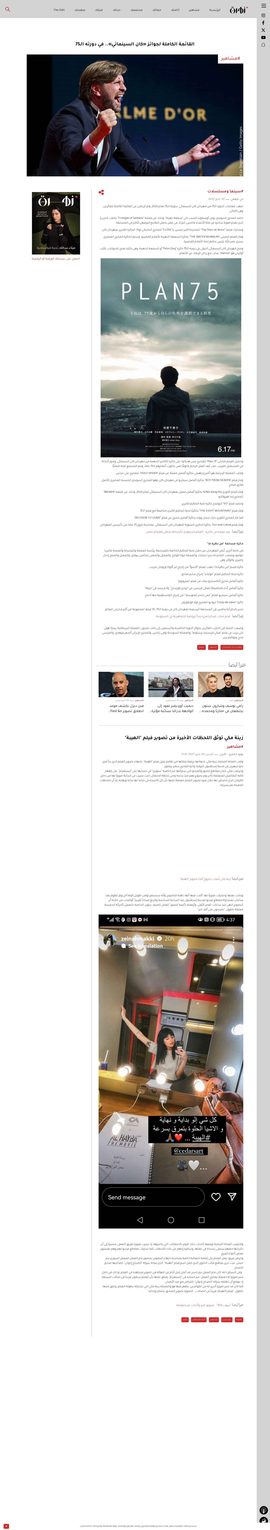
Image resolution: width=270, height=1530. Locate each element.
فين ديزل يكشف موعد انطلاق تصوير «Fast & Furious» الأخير (126, 709)
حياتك (116, 10)
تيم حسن (227, 1320)
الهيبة (239, 1320)
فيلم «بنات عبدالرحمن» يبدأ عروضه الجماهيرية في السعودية (193, 616)
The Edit (59, 10)
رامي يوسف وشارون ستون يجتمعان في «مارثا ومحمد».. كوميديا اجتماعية (221, 709)
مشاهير (194, 10)
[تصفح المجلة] (264, 1521)
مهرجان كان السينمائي (232, 647)
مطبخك (80, 10)
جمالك (156, 10)
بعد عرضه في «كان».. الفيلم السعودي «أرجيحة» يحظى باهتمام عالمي (188, 532)
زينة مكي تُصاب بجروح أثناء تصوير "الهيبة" (205, 879)
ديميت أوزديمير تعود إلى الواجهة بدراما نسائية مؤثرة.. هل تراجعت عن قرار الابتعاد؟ (171, 709)
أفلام (185, 1320)
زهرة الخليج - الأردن (231, 754)
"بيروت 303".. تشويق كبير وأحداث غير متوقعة (203, 1305)
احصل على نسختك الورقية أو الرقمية (56, 259)
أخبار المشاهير (199, 1320)
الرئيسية (214, 10)
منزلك (99, 10)
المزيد (82, 1526)
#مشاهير (238, 701)
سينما (201, 647)
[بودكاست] (264, 1510)
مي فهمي (236, 199)
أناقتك (175, 10)
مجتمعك (136, 10)
